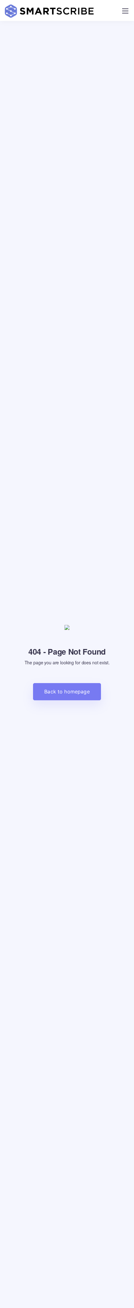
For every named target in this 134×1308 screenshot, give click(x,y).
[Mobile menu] (125, 11)
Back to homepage (67, 691)
